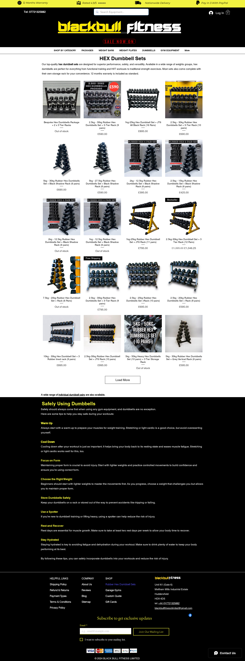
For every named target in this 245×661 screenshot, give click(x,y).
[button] (228, 12)
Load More (123, 380)
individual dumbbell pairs (71, 394)
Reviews (86, 590)
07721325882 (37, 11)
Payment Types (58, 596)
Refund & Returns (59, 590)
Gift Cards (111, 601)
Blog (84, 596)
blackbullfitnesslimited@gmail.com (173, 608)
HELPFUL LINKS (59, 578)
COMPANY (88, 578)
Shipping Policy (58, 584)
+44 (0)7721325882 (169, 603)
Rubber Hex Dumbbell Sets (117, 584)
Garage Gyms (113, 590)
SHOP (109, 578)
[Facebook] (190, 615)
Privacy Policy (57, 607)
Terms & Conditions (60, 601)
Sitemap (86, 601)
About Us (87, 584)
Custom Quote (114, 596)
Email (83, 625)
